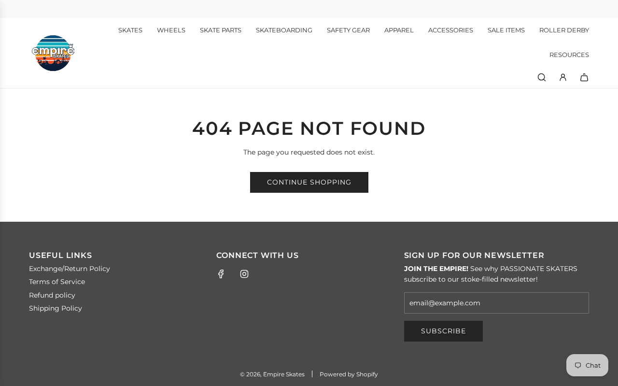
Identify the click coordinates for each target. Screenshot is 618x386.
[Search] (541, 77)
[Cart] (584, 77)
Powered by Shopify (349, 374)
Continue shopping (309, 182)
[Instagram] (244, 274)
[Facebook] (221, 274)
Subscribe (443, 331)
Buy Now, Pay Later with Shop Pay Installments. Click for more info (309, 9)
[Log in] (563, 77)
